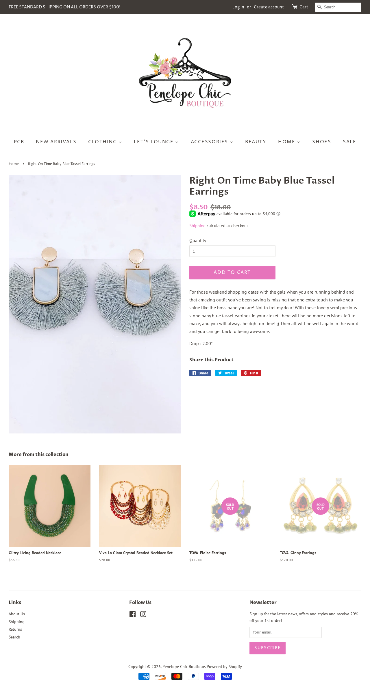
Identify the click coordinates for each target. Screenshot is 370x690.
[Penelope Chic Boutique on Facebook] (132, 615)
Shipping (197, 225)
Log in (238, 7)
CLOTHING (103, 142)
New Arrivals (56, 142)
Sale (349, 142)
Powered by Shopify (224, 666)
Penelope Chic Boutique (183, 666)
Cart (303, 7)
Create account (269, 7)
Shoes (321, 142)
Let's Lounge (154, 142)
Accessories (210, 142)
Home (287, 142)
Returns (15, 629)
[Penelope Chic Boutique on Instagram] (143, 615)
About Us (17, 613)
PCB (19, 142)
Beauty (256, 142)
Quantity (197, 240)
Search (14, 637)
